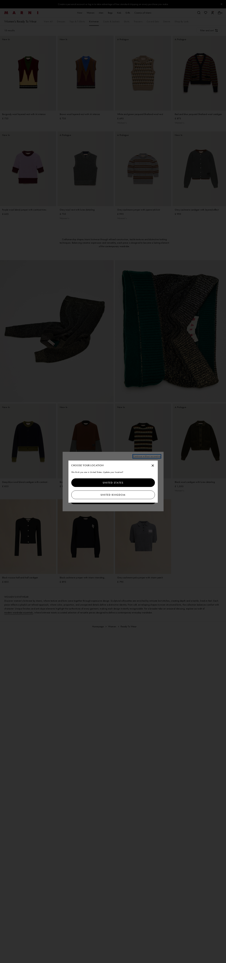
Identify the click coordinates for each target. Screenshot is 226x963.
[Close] (153, 465)
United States (113, 482)
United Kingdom (113, 494)
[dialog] (113, 482)
